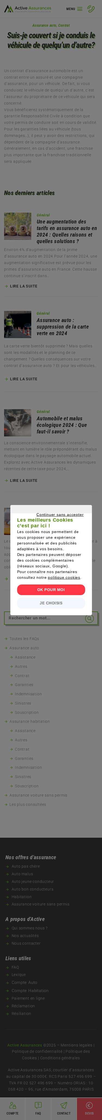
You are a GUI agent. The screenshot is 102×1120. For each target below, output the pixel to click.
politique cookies (64, 577)
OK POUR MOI (51, 589)
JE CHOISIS (51, 603)
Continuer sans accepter (48, 521)
